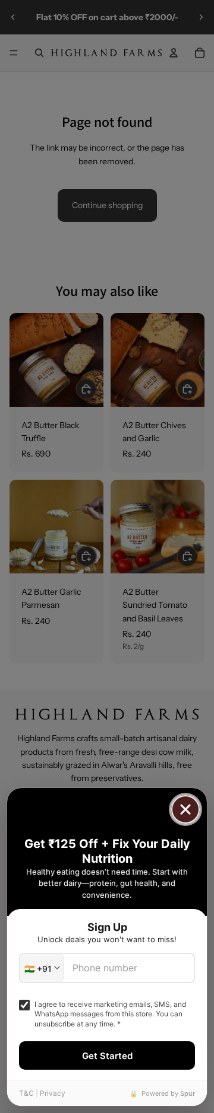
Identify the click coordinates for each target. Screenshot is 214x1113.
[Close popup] (185, 809)
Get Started (107, 1055)
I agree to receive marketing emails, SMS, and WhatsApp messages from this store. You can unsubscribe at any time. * (110, 1014)
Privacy (52, 1093)
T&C (26, 1093)
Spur (187, 1093)
